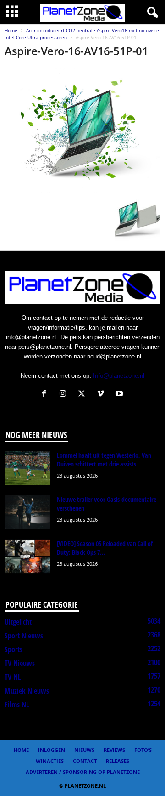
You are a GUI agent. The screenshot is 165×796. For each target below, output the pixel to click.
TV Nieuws (20, 663)
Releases (117, 760)
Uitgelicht (18, 622)
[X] (83, 394)
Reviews (114, 749)
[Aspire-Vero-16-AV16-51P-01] (82, 130)
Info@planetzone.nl (118, 375)
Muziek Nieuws (27, 691)
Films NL (17, 704)
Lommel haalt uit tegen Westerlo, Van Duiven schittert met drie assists (104, 459)
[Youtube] (120, 394)
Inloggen (51, 749)
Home (11, 30)
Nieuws (84, 749)
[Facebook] (46, 394)
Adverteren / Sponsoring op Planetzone (83, 771)
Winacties (50, 760)
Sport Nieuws (24, 636)
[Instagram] (64, 394)
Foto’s (143, 749)
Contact (85, 760)
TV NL (13, 677)
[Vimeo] (102, 394)
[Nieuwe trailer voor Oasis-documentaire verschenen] (27, 512)
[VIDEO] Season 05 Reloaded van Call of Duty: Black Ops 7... (105, 548)
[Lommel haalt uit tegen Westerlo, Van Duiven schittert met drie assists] (27, 468)
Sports (13, 649)
